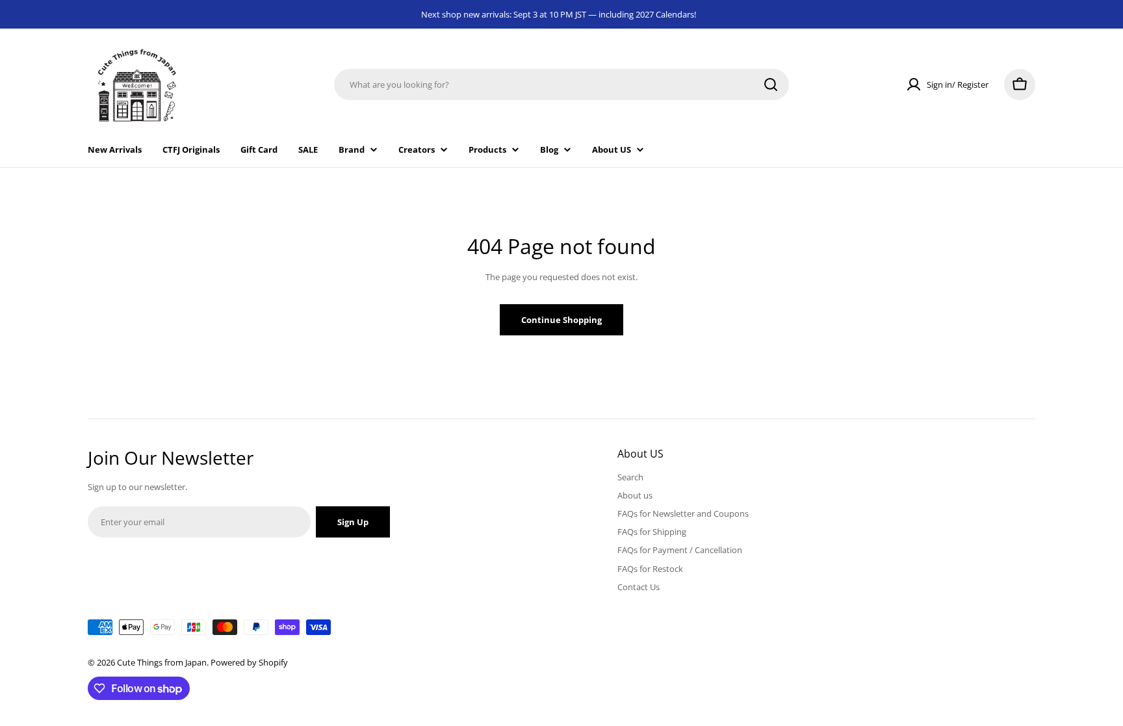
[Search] (771, 84)
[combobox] (561, 84)
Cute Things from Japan (162, 662)
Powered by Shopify (249, 662)
